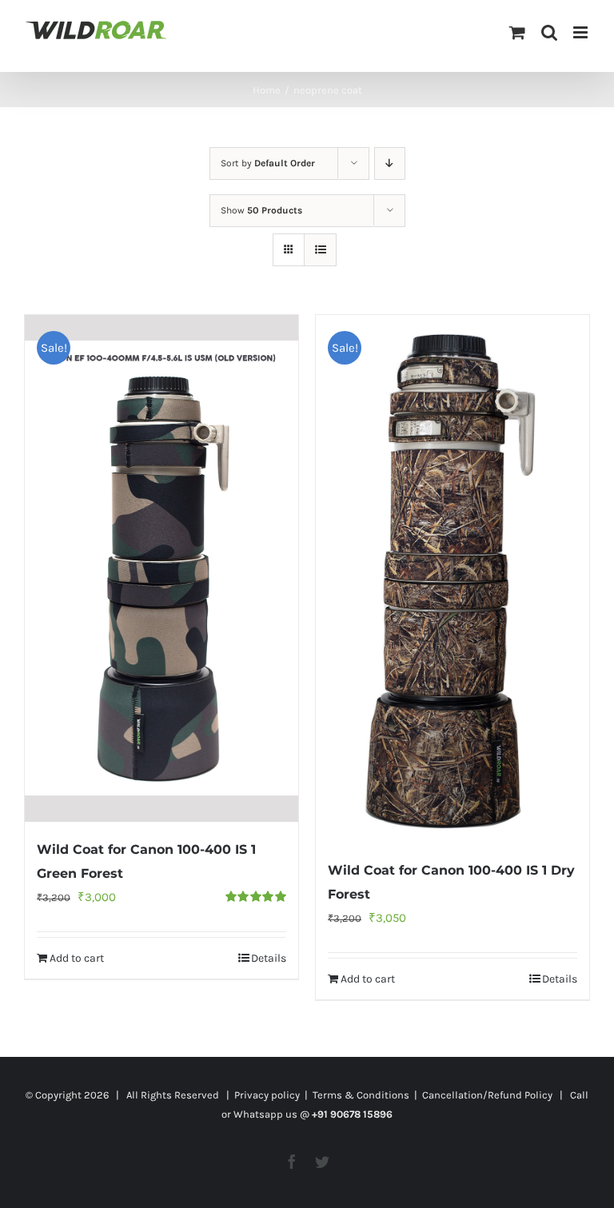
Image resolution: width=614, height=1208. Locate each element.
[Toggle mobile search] (549, 32)
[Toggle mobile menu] (581, 32)
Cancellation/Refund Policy (487, 1095)
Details (268, 958)
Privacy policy (267, 1095)
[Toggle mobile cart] (517, 32)
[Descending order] (389, 163)
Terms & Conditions (361, 1095)
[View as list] (320, 249)
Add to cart (77, 958)
